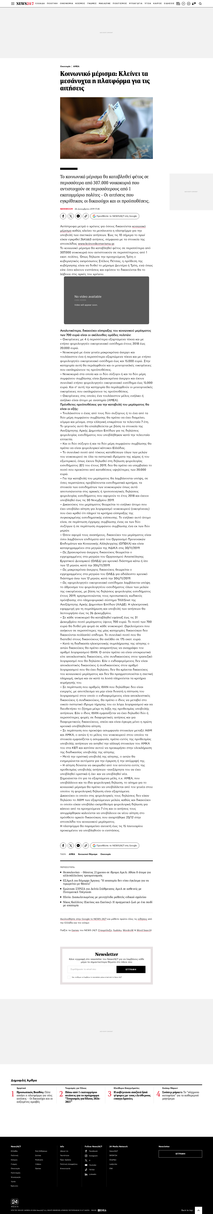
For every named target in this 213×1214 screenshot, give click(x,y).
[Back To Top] (198, 1210)
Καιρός (157, 3)
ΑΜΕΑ (76, 66)
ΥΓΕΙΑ (148, 3)
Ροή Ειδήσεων (41, 1151)
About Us (64, 1151)
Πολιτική (14, 1155)
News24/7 (113, 1151)
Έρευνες (14, 1186)
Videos (38, 1164)
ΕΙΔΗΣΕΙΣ (169, 3)
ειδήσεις (142, 919)
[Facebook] (63, 216)
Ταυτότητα (64, 1155)
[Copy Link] (86, 216)
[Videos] (183, 4)
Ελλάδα (14, 1151)
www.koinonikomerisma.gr (96, 243)
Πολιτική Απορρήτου (69, 1164)
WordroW (128, 930)
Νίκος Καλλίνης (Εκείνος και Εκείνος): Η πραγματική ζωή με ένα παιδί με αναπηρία (107, 903)
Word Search (144, 930)
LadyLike (113, 1164)
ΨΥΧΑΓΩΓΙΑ (135, 3)
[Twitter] (71, 216)
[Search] (200, 4)
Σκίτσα (38, 1155)
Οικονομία (65, 66)
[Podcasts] (189, 4)
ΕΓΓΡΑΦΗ (180, 1154)
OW (111, 1168)
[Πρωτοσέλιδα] (178, 4)
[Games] (194, 4)
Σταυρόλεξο (105, 930)
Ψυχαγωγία (15, 1177)
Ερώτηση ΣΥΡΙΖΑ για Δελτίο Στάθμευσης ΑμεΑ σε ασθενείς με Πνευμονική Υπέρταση (102, 890)
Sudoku (117, 930)
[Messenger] (78, 216)
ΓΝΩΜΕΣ (92, 3)
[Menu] (13, 3)
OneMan (112, 1160)
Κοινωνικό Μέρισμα (87, 854)
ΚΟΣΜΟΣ (80, 3)
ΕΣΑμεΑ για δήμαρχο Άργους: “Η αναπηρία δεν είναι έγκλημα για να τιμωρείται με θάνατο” (106, 882)
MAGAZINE (105, 3)
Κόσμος (14, 1160)
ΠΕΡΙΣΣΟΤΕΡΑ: (67, 867)
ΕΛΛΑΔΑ (40, 3)
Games (75, 930)
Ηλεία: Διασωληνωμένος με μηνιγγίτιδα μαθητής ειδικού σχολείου (104, 897)
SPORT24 (113, 1155)
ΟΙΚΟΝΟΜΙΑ (66, 3)
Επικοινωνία (65, 1168)
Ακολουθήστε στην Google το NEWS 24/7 (83, 919)
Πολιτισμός (15, 1173)
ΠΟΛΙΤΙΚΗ (52, 3)
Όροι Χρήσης (65, 1160)
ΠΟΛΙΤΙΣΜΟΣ (120, 3)
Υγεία (13, 1181)
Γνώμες (14, 1164)
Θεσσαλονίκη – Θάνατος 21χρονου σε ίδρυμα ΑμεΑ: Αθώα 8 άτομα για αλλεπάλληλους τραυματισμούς (107, 873)
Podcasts (39, 1160)
